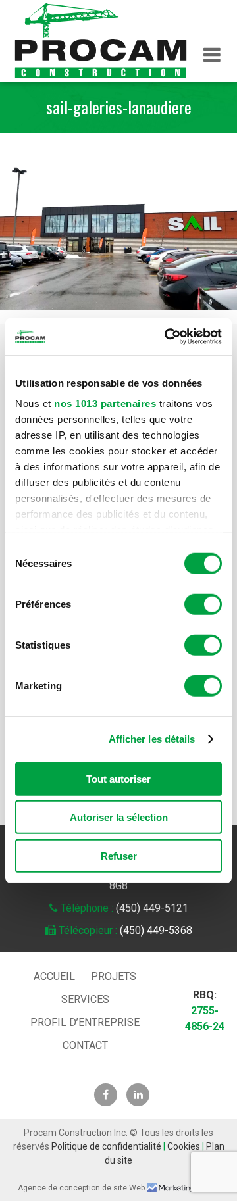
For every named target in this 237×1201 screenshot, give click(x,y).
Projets (113, 976)
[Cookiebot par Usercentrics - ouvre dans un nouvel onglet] (167, 336)
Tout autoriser (118, 778)
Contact (85, 1045)
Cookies (183, 1146)
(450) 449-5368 (156, 930)
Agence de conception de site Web (81, 1187)
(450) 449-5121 (152, 908)
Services (85, 999)
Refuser (119, 855)
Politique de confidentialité (106, 1146)
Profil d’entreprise (85, 1022)
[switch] (203, 603)
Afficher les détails (152, 739)
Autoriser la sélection (119, 817)
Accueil (54, 976)
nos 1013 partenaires (105, 403)
